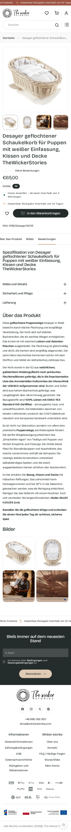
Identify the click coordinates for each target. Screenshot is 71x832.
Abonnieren (33, 673)
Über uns (52, 741)
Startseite (9, 38)
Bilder (30, 239)
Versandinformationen (19, 741)
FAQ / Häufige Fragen (52, 753)
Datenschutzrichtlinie (18, 759)
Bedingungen (34, 660)
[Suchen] (57, 25)
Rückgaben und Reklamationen (18, 768)
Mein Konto (52, 765)
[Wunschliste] (47, 13)
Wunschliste (52, 759)
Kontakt (52, 747)
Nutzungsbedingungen (21, 662)
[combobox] (32, 24)
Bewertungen (47, 239)
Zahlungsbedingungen (19, 747)
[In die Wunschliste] (7, 213)
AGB (18, 753)
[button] (56, 13)
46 (16, 186)
